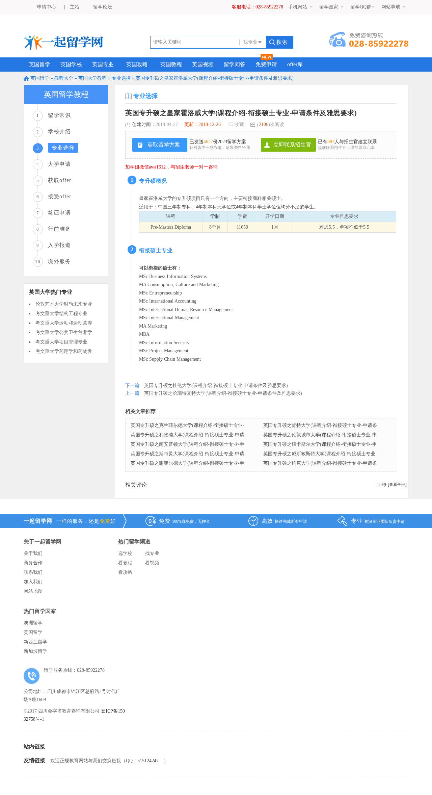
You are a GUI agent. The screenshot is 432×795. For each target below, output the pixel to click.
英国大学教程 (92, 78)
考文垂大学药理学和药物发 (63, 351)
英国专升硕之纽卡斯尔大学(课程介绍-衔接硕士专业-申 (320, 444)
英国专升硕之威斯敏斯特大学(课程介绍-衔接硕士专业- (320, 453)
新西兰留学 (35, 641)
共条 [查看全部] (392, 484)
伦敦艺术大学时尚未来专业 (63, 304)
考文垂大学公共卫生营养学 (63, 332)
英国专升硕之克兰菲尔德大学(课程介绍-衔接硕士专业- (187, 425)
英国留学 (39, 64)
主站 (74, 6)
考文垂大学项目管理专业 (61, 341)
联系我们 (33, 572)
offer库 (295, 64)
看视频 (152, 562)
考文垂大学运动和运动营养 (63, 323)
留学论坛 (102, 6)
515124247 (148, 760)
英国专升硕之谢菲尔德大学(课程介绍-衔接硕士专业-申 (187, 463)
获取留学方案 (163, 145)
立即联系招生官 (292, 145)
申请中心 (46, 6)
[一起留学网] (64, 48)
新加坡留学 (35, 651)
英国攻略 (137, 64)
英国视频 (203, 64)
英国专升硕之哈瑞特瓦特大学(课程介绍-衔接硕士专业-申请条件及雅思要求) (223, 393)
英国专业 (103, 64)
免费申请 (266, 64)
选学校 (125, 553)
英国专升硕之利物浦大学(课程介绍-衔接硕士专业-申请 (187, 434)
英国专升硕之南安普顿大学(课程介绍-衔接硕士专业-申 (187, 444)
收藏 (239, 124)
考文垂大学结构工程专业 (61, 313)
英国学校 (71, 64)
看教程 (125, 562)
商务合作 (33, 562)
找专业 (152, 553)
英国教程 (171, 64)
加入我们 (33, 581)
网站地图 (33, 591)
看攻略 (125, 572)
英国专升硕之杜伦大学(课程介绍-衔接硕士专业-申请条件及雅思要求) (216, 385)
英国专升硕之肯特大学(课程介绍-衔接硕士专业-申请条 (320, 425)
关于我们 (33, 553)
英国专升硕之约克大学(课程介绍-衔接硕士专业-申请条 (320, 463)
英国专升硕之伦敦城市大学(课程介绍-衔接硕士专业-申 (320, 434)
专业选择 (121, 78)
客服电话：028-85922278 (257, 6)
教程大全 (63, 78)
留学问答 (234, 64)
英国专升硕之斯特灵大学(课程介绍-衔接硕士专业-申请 (187, 453)
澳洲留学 (33, 622)
